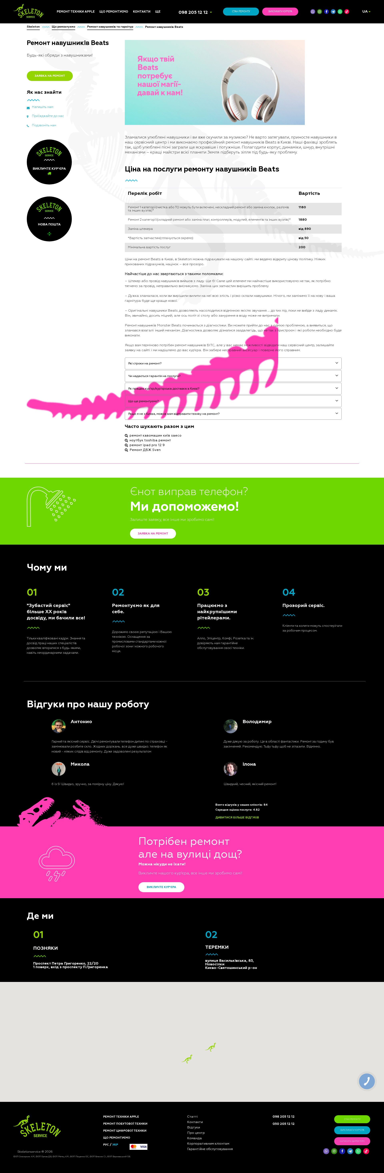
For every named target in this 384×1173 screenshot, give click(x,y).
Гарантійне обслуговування (167, 541)
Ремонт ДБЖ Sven (145, 450)
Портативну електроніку (117, 541)
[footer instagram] (334, 1151)
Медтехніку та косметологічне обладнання (111, 597)
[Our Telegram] (350, 1151)
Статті (160, 511)
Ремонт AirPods (68, 535)
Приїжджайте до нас (48, 116)
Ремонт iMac (65, 526)
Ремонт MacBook (69, 531)
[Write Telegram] (333, 11)
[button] (210, 1047)
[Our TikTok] (346, 11)
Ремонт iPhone (67, 511)
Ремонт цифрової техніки (124, 1130)
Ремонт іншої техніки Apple (72, 546)
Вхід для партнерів (169, 548)
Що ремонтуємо (113, 11)
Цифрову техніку (111, 524)
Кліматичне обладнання (117, 551)
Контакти (141, 11)
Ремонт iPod (65, 521)
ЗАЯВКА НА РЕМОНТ (50, 76)
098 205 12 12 (193, 12)
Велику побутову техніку (117, 576)
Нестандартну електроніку (110, 613)
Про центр (162, 526)
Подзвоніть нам (44, 125)
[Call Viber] (312, 11)
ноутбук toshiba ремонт (150, 440)
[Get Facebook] (326, 11)
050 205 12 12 (284, 1124)
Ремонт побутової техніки (125, 1123)
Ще (157, 11)
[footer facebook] (342, 1151)
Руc (106, 1144)
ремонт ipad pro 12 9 (147, 445)
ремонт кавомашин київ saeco (156, 435)
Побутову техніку (112, 519)
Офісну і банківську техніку (113, 570)
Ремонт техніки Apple (76, 11)
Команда (161, 516)
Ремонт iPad (65, 516)
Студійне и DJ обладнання (109, 562)
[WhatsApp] (340, 11)
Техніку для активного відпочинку (116, 587)
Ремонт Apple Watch (71, 540)
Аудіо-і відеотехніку (114, 546)
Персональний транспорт (118, 529)
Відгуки (161, 521)
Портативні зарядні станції (113, 512)
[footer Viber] (326, 1151)
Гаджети (105, 556)
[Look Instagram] (319, 11)
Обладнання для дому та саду (118, 535)
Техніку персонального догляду (116, 606)
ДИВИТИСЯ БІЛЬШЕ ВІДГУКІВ (237, 817)
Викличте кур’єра (161, 887)
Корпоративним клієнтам (173, 535)
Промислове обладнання (118, 581)
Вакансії (161, 531)
